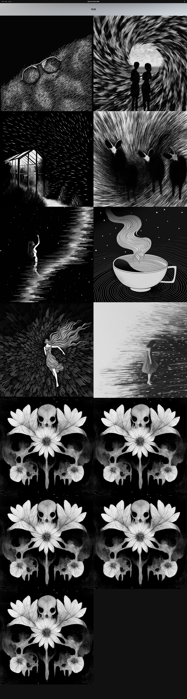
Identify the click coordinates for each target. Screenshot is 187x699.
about (6, 1)
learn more (47, 65)
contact (9, 1)
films (3, 1)
